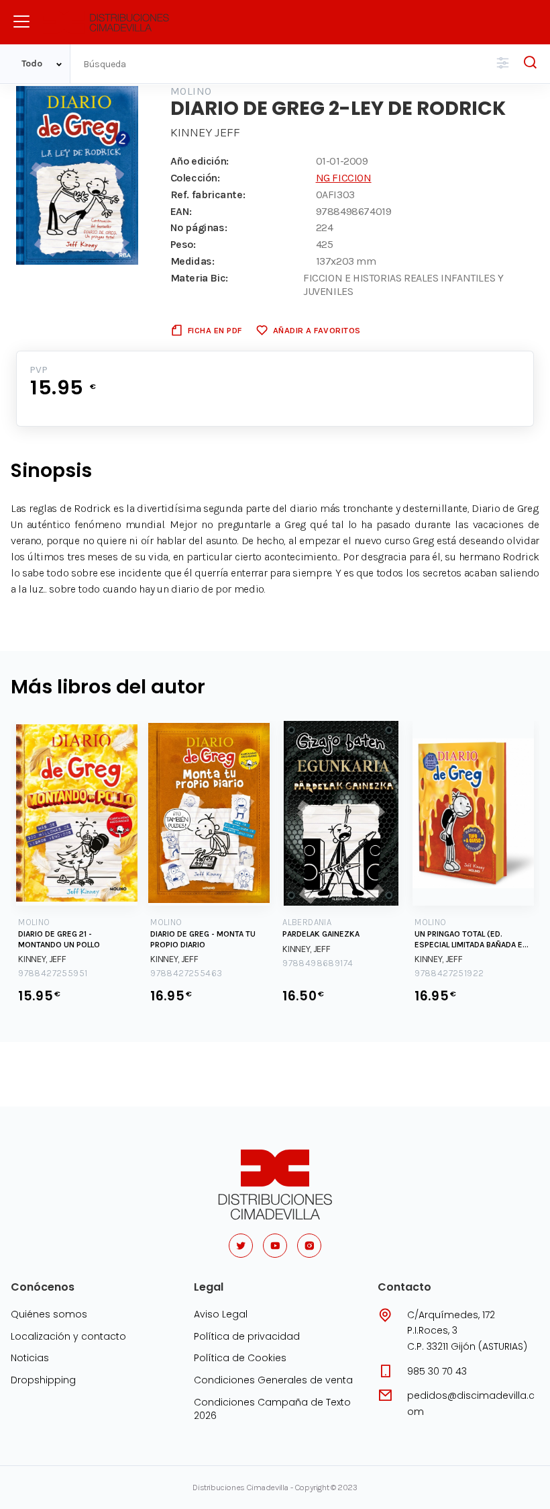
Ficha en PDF (215, 330)
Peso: (183, 244)
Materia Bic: (199, 277)
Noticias (30, 1358)
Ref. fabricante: (207, 194)
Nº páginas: (198, 227)
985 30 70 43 (437, 1371)
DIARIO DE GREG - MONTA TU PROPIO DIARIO (203, 939)
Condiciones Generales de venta (273, 1380)
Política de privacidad (247, 1336)
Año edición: (199, 161)
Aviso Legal (221, 1314)
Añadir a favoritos (317, 330)
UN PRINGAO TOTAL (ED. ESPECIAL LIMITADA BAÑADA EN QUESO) (471, 939)
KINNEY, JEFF (42, 959)
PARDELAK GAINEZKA (321, 934)
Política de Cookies (240, 1358)
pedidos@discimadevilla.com (471, 1403)
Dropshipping (43, 1380)
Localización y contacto (68, 1336)
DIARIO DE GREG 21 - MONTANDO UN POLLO (59, 939)
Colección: (195, 177)
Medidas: (192, 261)
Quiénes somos (49, 1314)
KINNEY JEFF (205, 132)
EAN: (181, 211)
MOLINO (191, 91)
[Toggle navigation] (21, 21)
